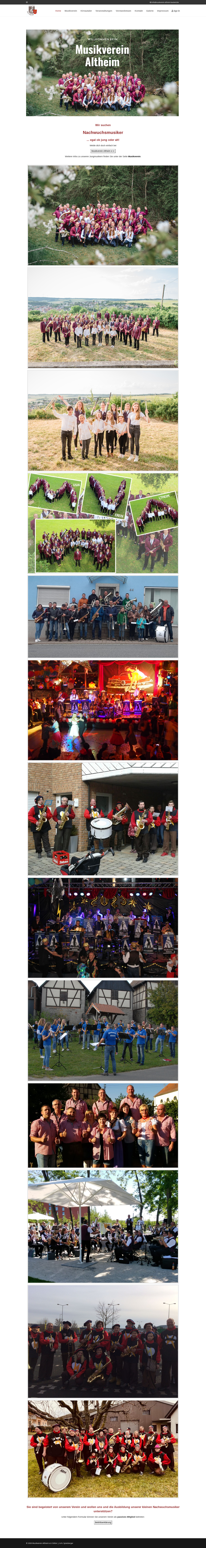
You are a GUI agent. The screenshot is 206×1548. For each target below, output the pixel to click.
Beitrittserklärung (103, 1522)
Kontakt (139, 11)
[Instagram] (27, 2)
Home (58, 11)
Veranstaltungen (103, 11)
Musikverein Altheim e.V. (103, 151)
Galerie (150, 11)
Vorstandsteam (123, 11)
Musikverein (71, 11)
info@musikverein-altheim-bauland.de (165, 2)
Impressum (163, 11)
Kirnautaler (86, 11)
